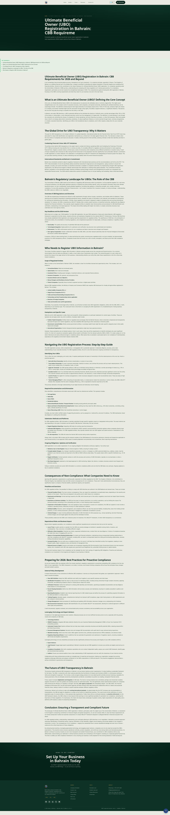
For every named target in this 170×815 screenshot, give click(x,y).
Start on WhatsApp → (80, 772)
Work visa (72, 796)
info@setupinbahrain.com (114, 790)
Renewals (83, 2)
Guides (70, 2)
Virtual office (73, 794)
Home (65, 2)
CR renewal (72, 798)
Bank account (73, 792)
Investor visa (73, 790)
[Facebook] (46, 802)
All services (92, 794)
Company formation (74, 787)
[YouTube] (59, 802)
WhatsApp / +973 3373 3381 (115, 787)
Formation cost (93, 787)
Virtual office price (94, 792)
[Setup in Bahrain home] (46, 2)
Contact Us (90, 2)
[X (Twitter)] (56, 802)
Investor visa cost (93, 790)
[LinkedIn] (52, 802)
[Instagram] (49, 802)
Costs (76, 2)
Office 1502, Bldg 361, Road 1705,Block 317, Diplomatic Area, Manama (117, 793)
